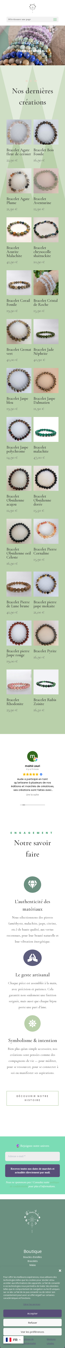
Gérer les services (31, 1304)
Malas (32, 1265)
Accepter (32, 1313)
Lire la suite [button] (32, 794)
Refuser (32, 1322)
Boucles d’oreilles (32, 1257)
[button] (60, 1270)
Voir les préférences (32, 1331)
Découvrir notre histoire (32, 1098)
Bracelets (33, 1261)
